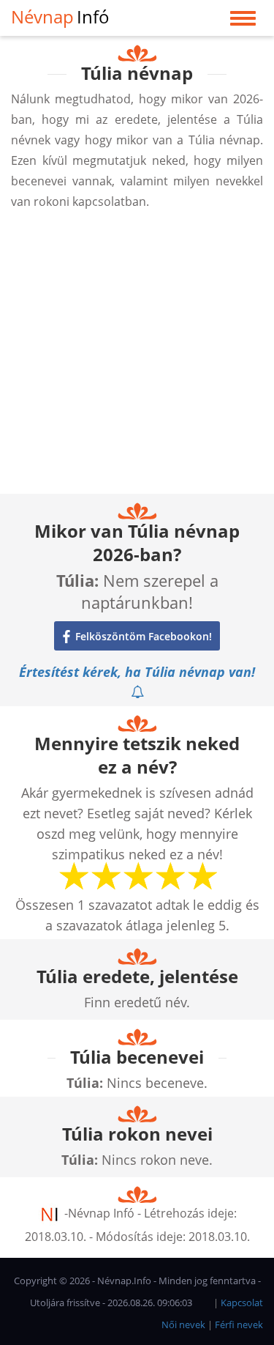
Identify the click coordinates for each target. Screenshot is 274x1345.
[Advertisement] (137, 356)
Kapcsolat (242, 1302)
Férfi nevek (239, 1324)
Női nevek (183, 1324)
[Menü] (243, 21)
